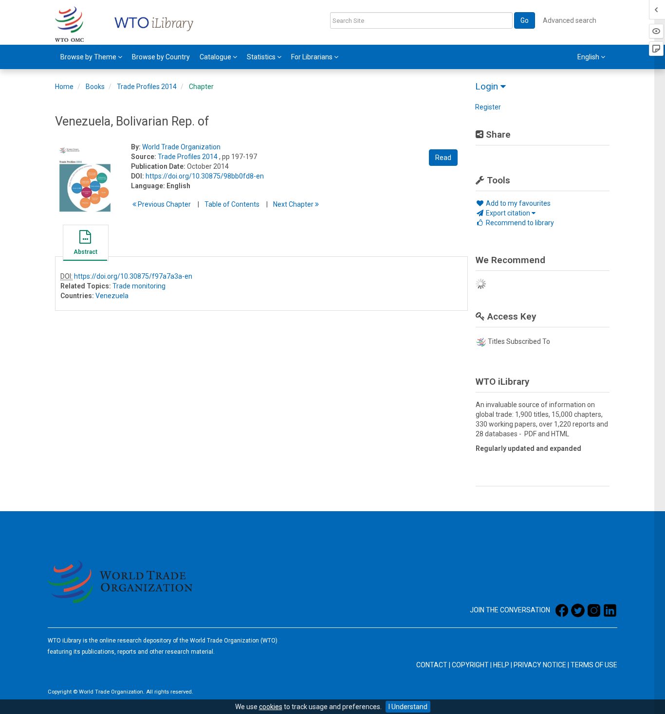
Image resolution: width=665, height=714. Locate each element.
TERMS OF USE (594, 665)
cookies (270, 707)
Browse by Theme (89, 57)
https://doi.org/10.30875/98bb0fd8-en (205, 176)
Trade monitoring (139, 286)
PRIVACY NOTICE (540, 665)
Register (488, 107)
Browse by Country (161, 57)
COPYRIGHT (470, 665)
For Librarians (312, 57)
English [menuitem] (589, 57)
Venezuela (112, 296)
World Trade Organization (181, 147)
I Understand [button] (407, 707)
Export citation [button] (508, 213)
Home (64, 86)
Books (95, 86)
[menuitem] (91, 57)
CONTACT (431, 665)
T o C (231, 204)
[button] (85, 244)
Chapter (201, 86)
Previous (163, 204)
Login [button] (487, 86)
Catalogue (216, 57)
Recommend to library (519, 223)
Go (524, 20)
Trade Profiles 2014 (147, 86)
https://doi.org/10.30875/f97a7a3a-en (133, 276)
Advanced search (569, 20)
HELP (501, 665)
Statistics (262, 57)
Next (294, 204)
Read (443, 157)
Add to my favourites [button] (517, 203)
